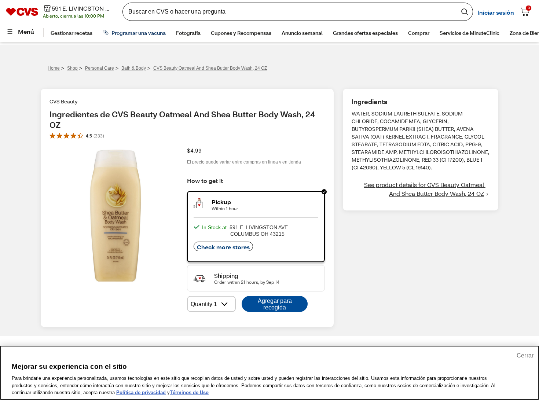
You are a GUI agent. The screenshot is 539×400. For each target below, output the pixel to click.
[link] (420, 189)
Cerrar (525, 355)
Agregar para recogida (275, 304)
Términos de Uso (189, 392)
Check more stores (223, 247)
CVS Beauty (63, 101)
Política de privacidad (141, 392)
